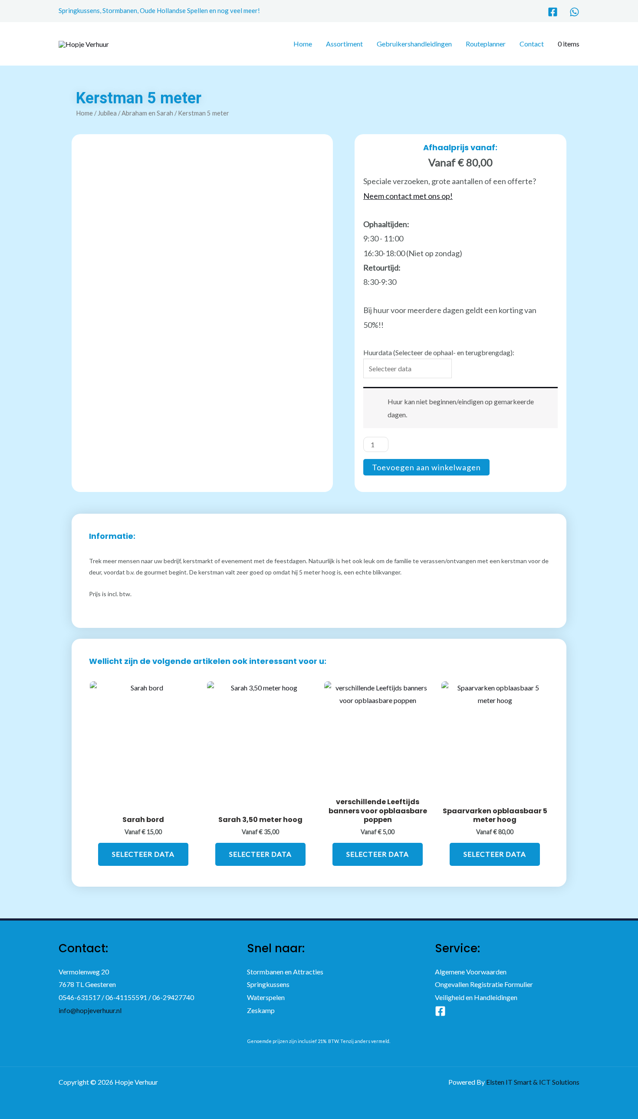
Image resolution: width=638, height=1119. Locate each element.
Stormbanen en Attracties (285, 971)
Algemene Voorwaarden (470, 971)
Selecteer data (143, 854)
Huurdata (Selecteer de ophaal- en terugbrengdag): (438, 352)
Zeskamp (261, 1010)
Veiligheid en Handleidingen (476, 997)
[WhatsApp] (574, 12)
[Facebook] (553, 12)
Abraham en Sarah (147, 113)
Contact (532, 44)
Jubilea (107, 113)
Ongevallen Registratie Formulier (484, 984)
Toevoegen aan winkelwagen (426, 467)
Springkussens (268, 984)
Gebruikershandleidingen (414, 44)
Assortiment (344, 44)
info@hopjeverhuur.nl (90, 1010)
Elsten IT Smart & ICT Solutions (532, 1082)
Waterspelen (266, 997)
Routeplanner (486, 44)
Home (302, 44)
